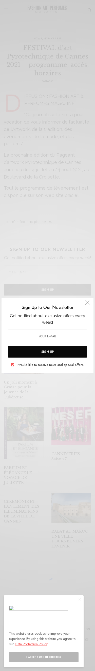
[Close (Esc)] (87, 304)
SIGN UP (47, 351)
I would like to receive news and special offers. (50, 364)
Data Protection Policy (31, 644)
